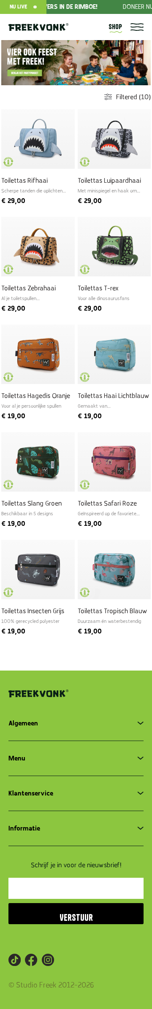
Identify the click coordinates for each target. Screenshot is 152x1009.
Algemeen (23, 723)
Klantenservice (30, 793)
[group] (76, 61)
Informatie (24, 828)
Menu (16, 758)
